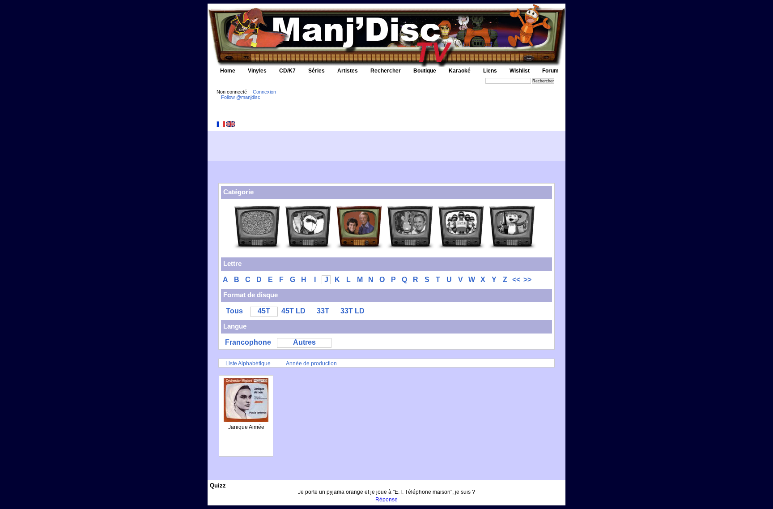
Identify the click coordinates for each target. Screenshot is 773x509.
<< (516, 279)
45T (264, 311)
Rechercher (385, 71)
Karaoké (460, 71)
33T (323, 311)
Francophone (248, 342)
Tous (234, 311)
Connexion (264, 91)
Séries (316, 71)
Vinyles (257, 71)
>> (527, 279)
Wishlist (520, 71)
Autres (304, 342)
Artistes (347, 71)
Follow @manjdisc (240, 97)
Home (227, 71)
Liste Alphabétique (248, 363)
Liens (490, 71)
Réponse (386, 499)
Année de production (311, 363)
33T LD (352, 311)
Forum (550, 71)
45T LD (293, 311)
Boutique (424, 71)
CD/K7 (287, 71)
